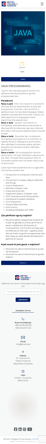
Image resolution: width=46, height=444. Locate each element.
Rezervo (23, 263)
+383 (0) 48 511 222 (23, 328)
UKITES (34, 439)
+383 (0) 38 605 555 (23, 325)
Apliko (23, 79)
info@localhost (23, 344)
